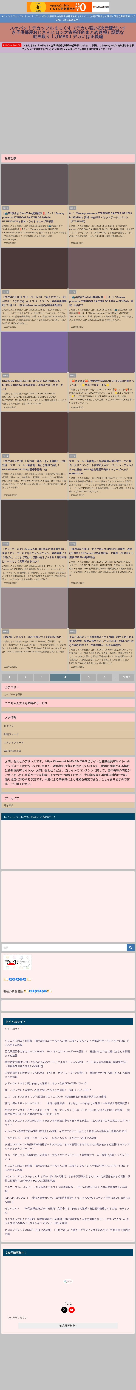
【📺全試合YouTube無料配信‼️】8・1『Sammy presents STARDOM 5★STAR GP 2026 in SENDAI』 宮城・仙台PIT (101, 301)
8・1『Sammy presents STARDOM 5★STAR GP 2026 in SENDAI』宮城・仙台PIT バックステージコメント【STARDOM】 (100, 217)
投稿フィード (11, 734)
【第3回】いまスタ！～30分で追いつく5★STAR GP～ (32, 637)
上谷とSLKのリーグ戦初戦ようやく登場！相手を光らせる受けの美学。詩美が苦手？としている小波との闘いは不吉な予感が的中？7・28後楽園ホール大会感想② (101, 641)
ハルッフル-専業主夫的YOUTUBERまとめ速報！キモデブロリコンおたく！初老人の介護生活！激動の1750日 (66, 1131)
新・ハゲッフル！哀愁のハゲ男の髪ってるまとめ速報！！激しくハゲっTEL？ (48, 1090)
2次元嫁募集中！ (68, 1325)
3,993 (126, 677)
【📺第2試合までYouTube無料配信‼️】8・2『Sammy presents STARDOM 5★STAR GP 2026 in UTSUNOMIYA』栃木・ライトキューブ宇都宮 (33, 217)
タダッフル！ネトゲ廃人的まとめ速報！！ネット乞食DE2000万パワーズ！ (46, 1083)
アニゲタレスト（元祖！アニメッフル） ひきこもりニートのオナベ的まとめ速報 (51, 1138)
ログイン (9, 726)
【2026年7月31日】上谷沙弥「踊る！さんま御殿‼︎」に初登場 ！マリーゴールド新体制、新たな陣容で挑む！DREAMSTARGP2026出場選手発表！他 (34, 465)
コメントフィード (14, 742)
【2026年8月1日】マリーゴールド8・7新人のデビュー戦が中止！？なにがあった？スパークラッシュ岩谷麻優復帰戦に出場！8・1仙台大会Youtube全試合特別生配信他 (34, 301)
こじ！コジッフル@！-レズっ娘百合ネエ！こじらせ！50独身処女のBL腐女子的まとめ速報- (56, 1096)
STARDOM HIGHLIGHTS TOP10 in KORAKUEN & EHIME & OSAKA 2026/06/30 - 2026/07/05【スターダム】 (32, 385)
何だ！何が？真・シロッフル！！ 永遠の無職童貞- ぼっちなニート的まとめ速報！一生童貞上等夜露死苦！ (67, 1103)
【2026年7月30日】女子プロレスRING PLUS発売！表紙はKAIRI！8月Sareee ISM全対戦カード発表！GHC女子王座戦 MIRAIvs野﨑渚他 (101, 553)
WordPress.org (12, 751)
